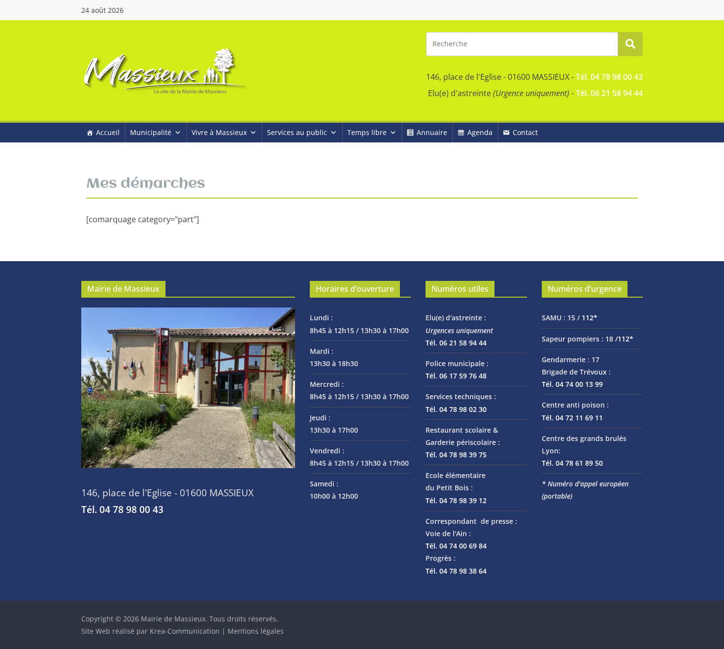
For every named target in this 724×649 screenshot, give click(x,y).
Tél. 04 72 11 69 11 (572, 417)
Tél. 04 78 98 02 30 (456, 409)
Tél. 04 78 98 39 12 (456, 500)
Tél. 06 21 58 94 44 (609, 93)
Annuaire (432, 132)
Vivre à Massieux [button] (219, 132)
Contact (525, 132)
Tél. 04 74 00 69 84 (456, 545)
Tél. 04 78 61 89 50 (572, 463)
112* (589, 317)
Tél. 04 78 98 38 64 (456, 571)
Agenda (480, 132)
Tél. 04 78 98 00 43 (609, 76)
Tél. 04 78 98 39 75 (456, 454)
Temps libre (367, 132)
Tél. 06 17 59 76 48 (456, 375)
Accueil (108, 132)
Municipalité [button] (150, 132)
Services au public (297, 132)
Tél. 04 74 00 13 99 (572, 384)
